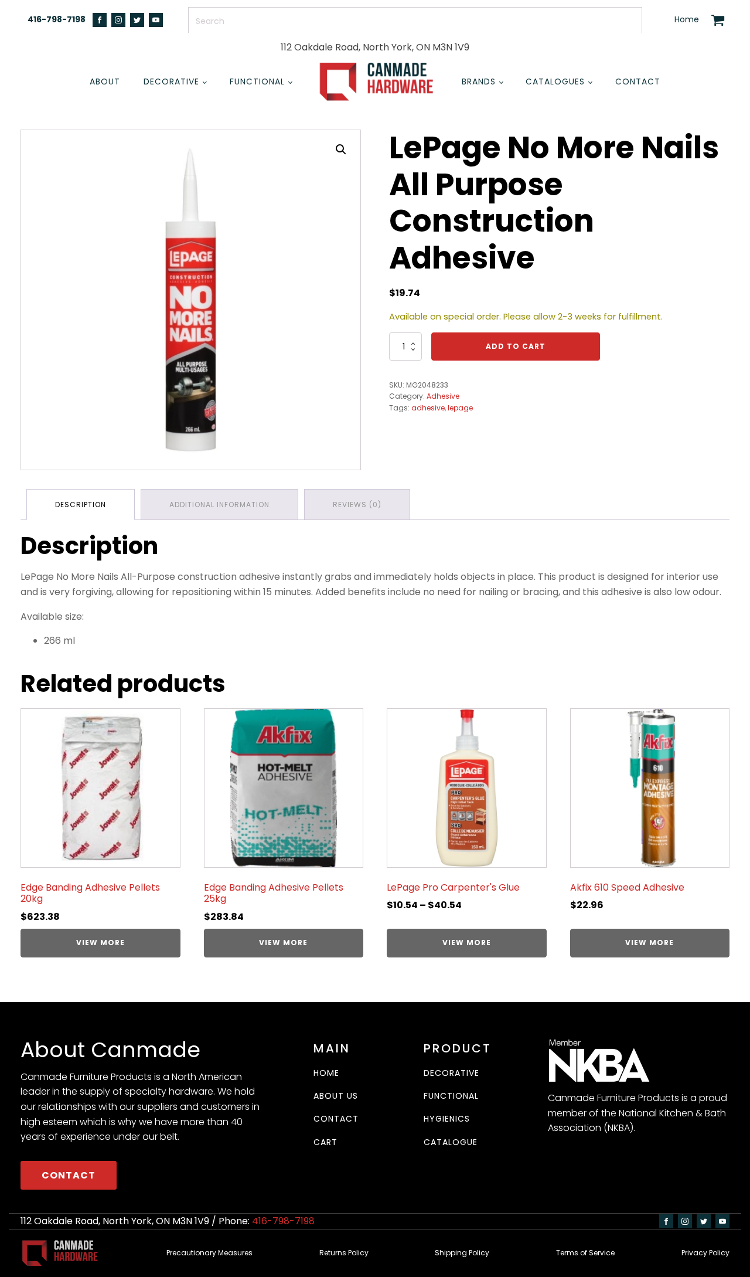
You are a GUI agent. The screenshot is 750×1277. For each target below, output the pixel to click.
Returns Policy (344, 1253)
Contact (637, 81)
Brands (479, 81)
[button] (341, 149)
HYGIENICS (447, 1119)
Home (686, 19)
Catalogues (555, 81)
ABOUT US (335, 1096)
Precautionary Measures (209, 1253)
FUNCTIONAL (451, 1096)
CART (325, 1142)
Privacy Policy (705, 1253)
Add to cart (516, 346)
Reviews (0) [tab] (357, 505)
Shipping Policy (462, 1253)
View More (100, 942)
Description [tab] (80, 505)
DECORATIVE (451, 1073)
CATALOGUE (451, 1142)
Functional (257, 81)
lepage (460, 408)
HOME (326, 1073)
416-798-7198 (57, 19)
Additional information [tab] (219, 505)
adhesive (428, 408)
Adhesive (443, 396)
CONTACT (69, 1175)
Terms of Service (585, 1253)
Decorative (171, 81)
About (105, 81)
